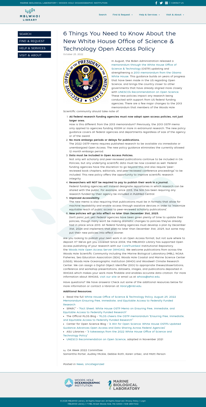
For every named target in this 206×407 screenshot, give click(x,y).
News (79, 364)
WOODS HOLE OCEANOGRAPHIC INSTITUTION (83, 3)
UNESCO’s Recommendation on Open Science (148, 92)
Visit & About (173, 14)
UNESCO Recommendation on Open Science (96, 339)
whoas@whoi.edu (148, 276)
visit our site (108, 276)
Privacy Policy (132, 401)
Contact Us (177, 3)
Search (103, 14)
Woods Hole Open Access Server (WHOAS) (97, 249)
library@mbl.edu (130, 286)
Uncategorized (94, 364)
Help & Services (148, 14)
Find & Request (121, 14)
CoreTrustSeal (131, 246)
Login (143, 401)
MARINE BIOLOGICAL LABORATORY (38, 3)
